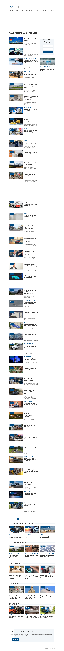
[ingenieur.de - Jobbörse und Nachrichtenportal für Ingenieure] (14, 6)
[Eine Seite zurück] (10, 519)
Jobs (22, 10)
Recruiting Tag (29, 10)
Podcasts (40, 6)
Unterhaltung (51, 10)
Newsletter (36, 6)
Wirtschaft (37, 10)
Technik (11, 10)
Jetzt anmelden (15, 639)
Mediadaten (47, 648)
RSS (50, 648)
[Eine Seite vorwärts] (29, 519)
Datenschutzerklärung (42, 647)
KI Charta (53, 648)
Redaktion (48, 647)
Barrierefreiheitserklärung (34, 647)
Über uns (52, 647)
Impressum (27, 647)
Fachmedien (44, 10)
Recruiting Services (46, 6)
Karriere (17, 10)
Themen (33, 6)
